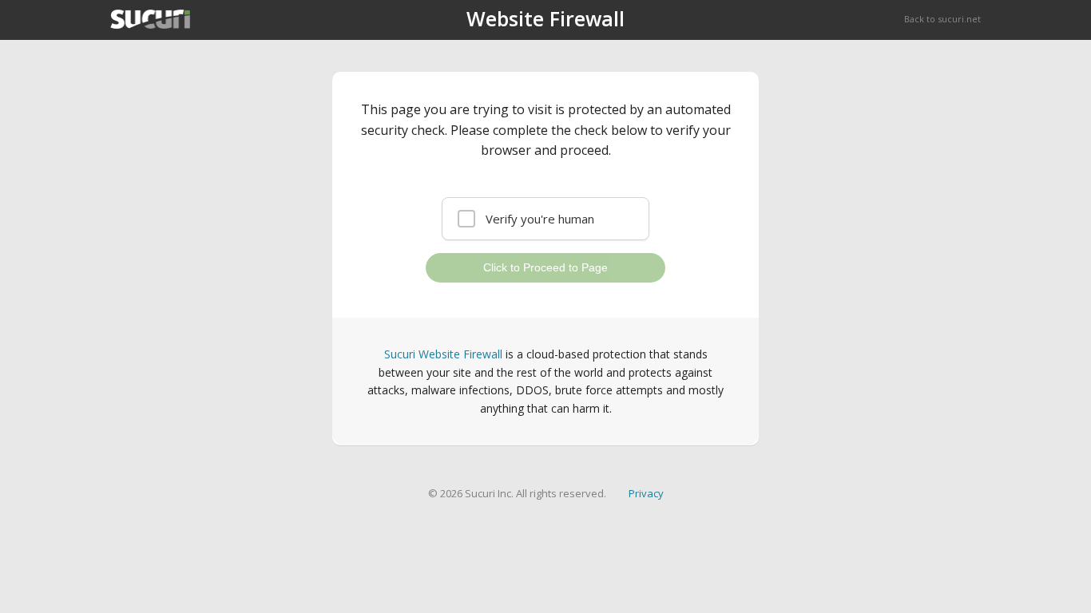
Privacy (646, 493)
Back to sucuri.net (942, 19)
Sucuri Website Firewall (443, 354)
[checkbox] (545, 218)
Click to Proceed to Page (545, 267)
